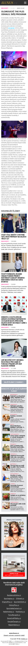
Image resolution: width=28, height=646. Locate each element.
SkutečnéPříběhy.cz (14, 618)
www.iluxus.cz (14, 633)
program (11, 28)
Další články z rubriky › (14, 382)
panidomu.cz (13, 493)
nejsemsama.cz (13, 404)
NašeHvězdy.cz (8, 612)
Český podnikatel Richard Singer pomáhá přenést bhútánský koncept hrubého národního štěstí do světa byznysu (13, 278)
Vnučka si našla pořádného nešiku (16, 476)
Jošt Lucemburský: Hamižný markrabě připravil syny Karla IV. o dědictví (17, 446)
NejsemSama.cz (14, 625)
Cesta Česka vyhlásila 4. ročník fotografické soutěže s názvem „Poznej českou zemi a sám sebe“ (17, 436)
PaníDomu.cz (20, 612)
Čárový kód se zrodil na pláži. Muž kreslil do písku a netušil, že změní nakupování (17, 466)
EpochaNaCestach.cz (14, 608)
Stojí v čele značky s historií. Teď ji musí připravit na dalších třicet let (13, 237)
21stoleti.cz (12, 483)
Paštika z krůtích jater (16, 416)
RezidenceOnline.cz (14, 595)
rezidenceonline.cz (14, 502)
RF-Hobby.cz (23, 639)
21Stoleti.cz (20, 598)
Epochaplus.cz (9, 598)
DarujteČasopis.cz (14, 621)
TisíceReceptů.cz (14, 615)
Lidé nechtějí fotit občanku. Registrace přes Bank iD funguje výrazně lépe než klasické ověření (12, 363)
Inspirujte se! (14, 574)
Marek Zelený (20, 8)
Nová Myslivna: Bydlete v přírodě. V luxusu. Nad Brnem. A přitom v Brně (17, 426)
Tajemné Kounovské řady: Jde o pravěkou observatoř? (17, 456)
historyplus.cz (13, 444)
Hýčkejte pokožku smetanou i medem (17, 406)
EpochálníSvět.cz (20, 602)
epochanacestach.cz (14, 434)
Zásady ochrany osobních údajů (14, 635)
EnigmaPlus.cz (7, 602)
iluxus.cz (12, 424)
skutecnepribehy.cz (14, 473)
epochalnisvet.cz (14, 394)
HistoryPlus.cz (14, 605)
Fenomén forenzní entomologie (16, 486)
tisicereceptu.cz (13, 414)
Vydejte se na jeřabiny (17, 495)
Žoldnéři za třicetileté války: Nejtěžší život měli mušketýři (17, 396)
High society (4, 8)
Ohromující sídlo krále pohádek (17, 504)
